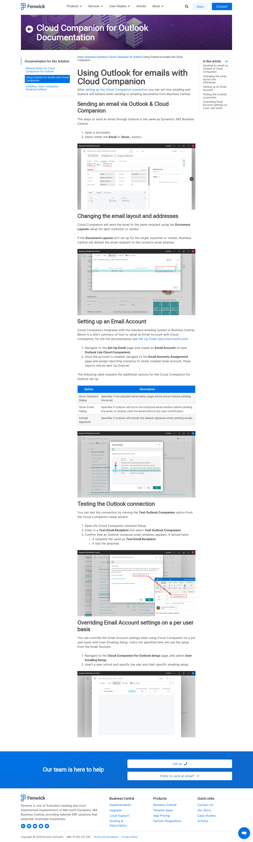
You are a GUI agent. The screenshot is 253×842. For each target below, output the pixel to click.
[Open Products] (80, 6)
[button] (226, 61)
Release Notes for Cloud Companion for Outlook (40, 70)
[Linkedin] (29, 826)
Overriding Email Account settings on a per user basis (215, 105)
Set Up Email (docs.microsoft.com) (163, 339)
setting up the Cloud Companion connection (116, 89)
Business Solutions (96, 56)
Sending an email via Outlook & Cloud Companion (215, 68)
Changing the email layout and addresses (214, 79)
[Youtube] (35, 826)
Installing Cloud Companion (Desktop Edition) (42, 88)
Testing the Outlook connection (215, 96)
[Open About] (162, 6)
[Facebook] (47, 826)
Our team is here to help (73, 769)
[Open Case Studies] (128, 6)
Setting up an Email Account (214, 88)
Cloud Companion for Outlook (92, 28)
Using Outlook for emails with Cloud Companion (47, 79)
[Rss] (23, 826)
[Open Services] (101, 6)
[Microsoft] (41, 826)
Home (80, 56)
